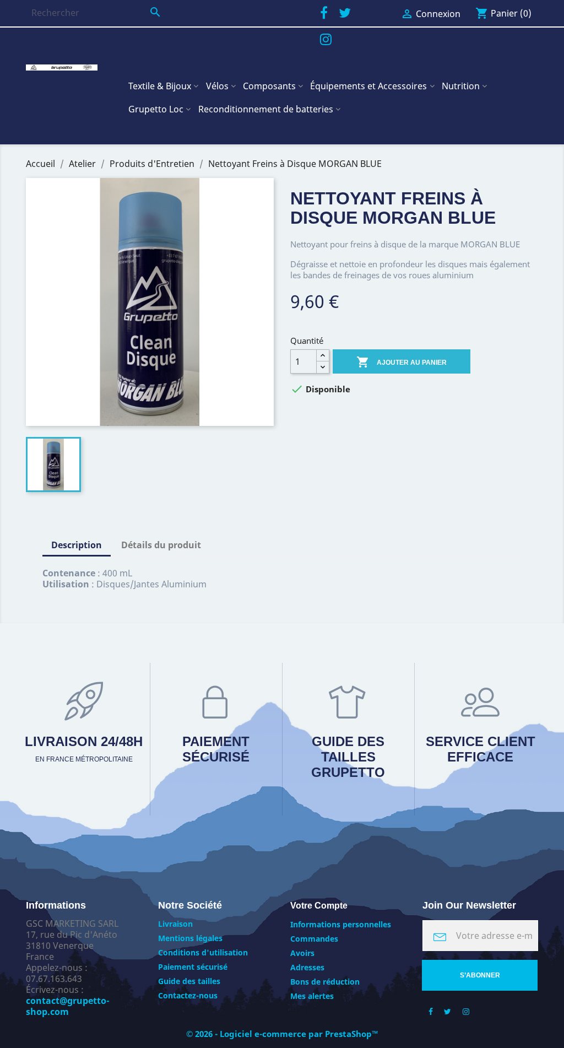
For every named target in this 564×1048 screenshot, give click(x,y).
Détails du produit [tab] (161, 545)
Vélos (217, 86)
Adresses (307, 967)
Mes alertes (312, 996)
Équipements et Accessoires (368, 86)
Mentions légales (190, 938)
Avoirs (302, 953)
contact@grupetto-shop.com (68, 1006)
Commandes (314, 938)
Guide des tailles (189, 981)
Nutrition (461, 86)
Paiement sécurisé (216, 749)
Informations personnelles (340, 924)
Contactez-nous (188, 995)
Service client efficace (480, 749)
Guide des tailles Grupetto (348, 757)
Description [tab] (76, 545)
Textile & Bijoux (159, 86)
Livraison (175, 924)
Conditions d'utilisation (203, 952)
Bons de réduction (325, 981)
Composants (269, 86)
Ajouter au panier (401, 362)
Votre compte (319, 905)
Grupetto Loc (155, 109)
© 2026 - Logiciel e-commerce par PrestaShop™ (282, 1033)
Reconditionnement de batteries (265, 109)
